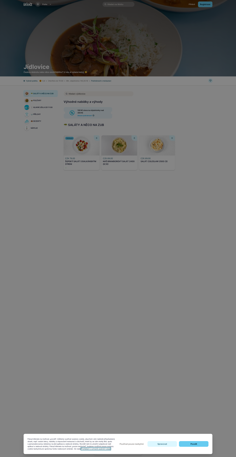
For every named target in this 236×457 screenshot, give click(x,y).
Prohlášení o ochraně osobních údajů (96, 449)
